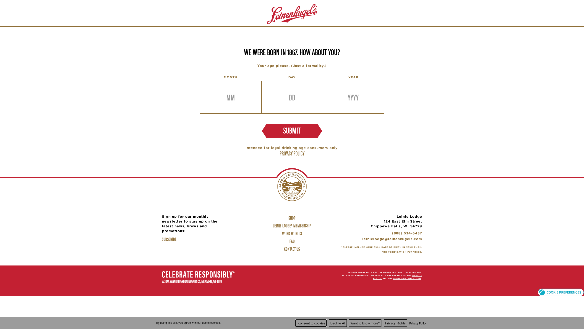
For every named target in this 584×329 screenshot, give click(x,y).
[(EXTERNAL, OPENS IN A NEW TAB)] (198, 275)
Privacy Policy (418, 323)
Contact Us (292, 248)
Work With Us (292, 234)
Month (230, 77)
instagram (292, 276)
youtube (303, 276)
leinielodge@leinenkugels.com (392, 239)
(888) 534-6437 (407, 234)
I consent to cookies (311, 323)
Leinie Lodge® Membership (292, 225)
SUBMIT (292, 130)
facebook (280, 276)
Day (292, 77)
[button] (561, 292)
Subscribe (169, 239)
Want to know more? (365, 323)
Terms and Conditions (407, 278)
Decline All (337, 323)
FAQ (292, 241)
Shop (293, 218)
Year (353, 77)
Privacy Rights (395, 323)
